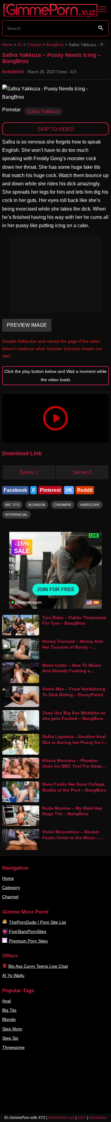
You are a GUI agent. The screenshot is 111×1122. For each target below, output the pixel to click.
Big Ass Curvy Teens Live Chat (38, 966)
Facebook (15, 490)
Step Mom (12, 1028)
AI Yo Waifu (13, 975)
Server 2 (82, 472)
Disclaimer (98, 1118)
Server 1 (29, 472)
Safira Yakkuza (43, 111)
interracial (16, 514)
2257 (81, 1118)
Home (7, 44)
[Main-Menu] (102, 9)
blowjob (36, 505)
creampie (62, 505)
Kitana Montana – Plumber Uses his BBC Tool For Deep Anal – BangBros (72, 766)
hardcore (90, 505)
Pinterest (50, 490)
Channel (34, 44)
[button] (55, 418)
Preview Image (27, 325)
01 (20, 44)
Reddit (84, 490)
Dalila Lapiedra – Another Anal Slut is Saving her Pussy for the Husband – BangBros (75, 742)
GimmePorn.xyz (61, 1118)
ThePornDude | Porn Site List (37, 922)
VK (68, 490)
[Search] (101, 28)
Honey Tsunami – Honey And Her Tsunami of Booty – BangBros (72, 647)
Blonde (9, 1019)
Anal (6, 1000)
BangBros (55, 44)
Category (11, 887)
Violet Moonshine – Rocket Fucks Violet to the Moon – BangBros (70, 837)
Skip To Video (56, 129)
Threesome (13, 1047)
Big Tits (9, 1010)
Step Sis (10, 1038)
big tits (12, 505)
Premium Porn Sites (28, 940)
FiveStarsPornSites (27, 931)
